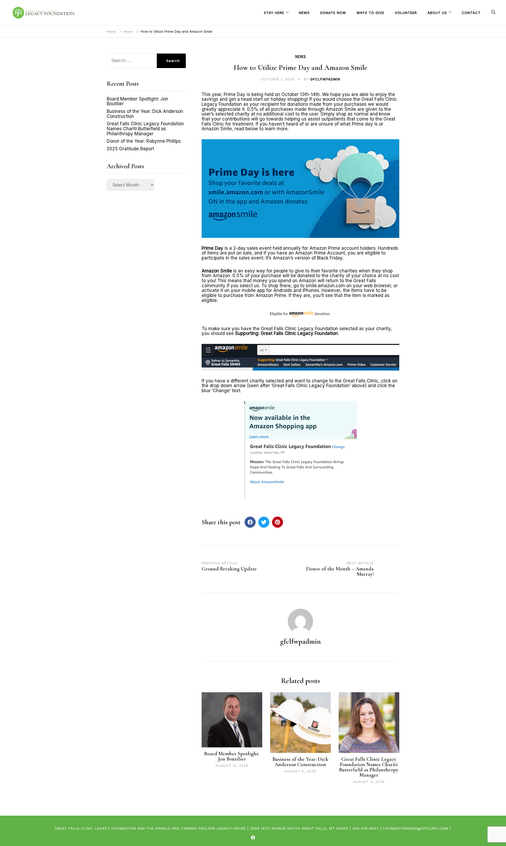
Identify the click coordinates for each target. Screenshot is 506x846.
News (300, 56)
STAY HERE (274, 13)
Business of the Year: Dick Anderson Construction (300, 762)
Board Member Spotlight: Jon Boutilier (231, 756)
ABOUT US (437, 13)
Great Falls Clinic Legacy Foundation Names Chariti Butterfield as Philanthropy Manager (368, 767)
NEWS (304, 13)
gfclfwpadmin (325, 79)
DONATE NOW (333, 13)
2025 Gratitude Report (130, 148)
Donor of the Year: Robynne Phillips (144, 141)
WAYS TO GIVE (370, 13)
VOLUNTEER (406, 13)
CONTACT (471, 13)
